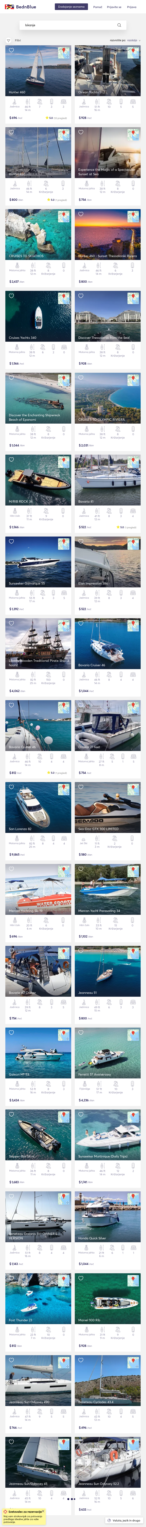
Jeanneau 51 (87, 993)
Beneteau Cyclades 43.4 (95, 1402)
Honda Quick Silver (92, 1238)
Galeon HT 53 (19, 1074)
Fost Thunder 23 (20, 1320)
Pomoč (97, 7)
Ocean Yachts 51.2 (91, 92)
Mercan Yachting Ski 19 (25, 911)
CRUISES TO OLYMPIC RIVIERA (101, 420)
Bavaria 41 (85, 501)
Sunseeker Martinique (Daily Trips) (102, 1156)
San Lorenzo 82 (20, 829)
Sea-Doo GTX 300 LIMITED (98, 829)
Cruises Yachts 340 (22, 338)
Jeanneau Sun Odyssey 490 (29, 1402)
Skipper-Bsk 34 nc (22, 1156)
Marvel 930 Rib (89, 1320)
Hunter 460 (17, 92)
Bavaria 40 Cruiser (22, 993)
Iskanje (30, 25)
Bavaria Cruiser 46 (91, 665)
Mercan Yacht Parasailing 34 (99, 911)
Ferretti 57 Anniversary (94, 1074)
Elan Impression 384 (93, 583)
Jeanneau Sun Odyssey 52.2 (98, 1484)
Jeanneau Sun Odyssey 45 (28, 1484)
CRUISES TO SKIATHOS (26, 256)
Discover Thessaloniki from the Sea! (104, 338)
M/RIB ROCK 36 (21, 501)
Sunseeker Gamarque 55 (27, 583)
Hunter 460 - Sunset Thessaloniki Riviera (107, 256)
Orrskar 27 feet (89, 747)
